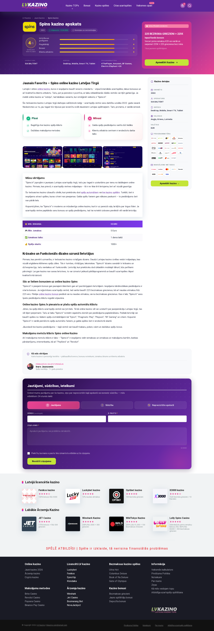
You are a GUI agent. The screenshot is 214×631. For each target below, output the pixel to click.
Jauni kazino (39, 18)
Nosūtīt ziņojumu (41, 461)
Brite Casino (31, 593)
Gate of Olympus (118, 581)
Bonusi (87, 5)
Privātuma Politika (160, 573)
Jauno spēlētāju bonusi (120, 597)
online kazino (43, 89)
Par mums (156, 581)
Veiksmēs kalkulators (162, 569)
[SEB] (154, 174)
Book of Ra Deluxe (118, 577)
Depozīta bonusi (117, 601)
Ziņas (154, 585)
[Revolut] (180, 169)
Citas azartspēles (123, 5)
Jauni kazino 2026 (34, 569)
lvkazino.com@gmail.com (56, 625)
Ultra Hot (114, 569)
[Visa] (167, 174)
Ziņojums (33, 425)
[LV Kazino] (34, 4)
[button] (42, 157)
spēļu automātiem (90, 192)
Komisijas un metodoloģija (85, 30)
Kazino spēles (102, 5)
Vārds (35, 413)
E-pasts (113, 413)
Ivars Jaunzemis (44, 367)
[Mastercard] (167, 169)
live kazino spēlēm (111, 192)
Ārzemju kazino (32, 573)
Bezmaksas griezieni (119, 593)
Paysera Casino (32, 601)
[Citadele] (154, 169)
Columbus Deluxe (118, 573)
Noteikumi (156, 577)
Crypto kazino (32, 577)
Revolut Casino (32, 597)
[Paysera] (174, 169)
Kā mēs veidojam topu (162, 588)
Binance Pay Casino (35, 605)
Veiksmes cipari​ (144, 5)
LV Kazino (27, 18)
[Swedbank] (160, 174)
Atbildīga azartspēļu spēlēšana (167, 592)
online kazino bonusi (48, 294)
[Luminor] (160, 169)
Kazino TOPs (72, 5)
